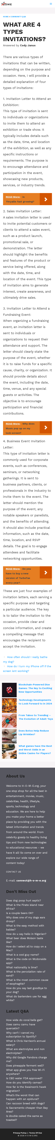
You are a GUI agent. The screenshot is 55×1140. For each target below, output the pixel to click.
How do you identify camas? (24, 1082)
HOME (5, 17)
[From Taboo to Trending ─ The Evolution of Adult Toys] (9, 721)
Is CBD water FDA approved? (24, 1078)
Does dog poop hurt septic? (23, 900)
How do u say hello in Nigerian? (26, 933)
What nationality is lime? (22, 967)
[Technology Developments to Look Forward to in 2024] (9, 706)
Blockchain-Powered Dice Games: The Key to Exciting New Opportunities (35, 688)
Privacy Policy (20, 1133)
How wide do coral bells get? (24, 1020)
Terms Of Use (35, 1133)
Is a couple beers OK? (19, 913)
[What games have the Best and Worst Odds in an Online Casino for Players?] (9, 752)
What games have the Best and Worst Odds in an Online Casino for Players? (35, 750)
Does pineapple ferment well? (25, 1065)
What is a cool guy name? (22, 954)
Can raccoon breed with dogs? (25, 1103)
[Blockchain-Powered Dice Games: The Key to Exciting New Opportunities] (9, 690)
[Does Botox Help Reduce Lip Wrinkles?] (9, 736)
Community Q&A (18, 17)
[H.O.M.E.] (8, 4)
